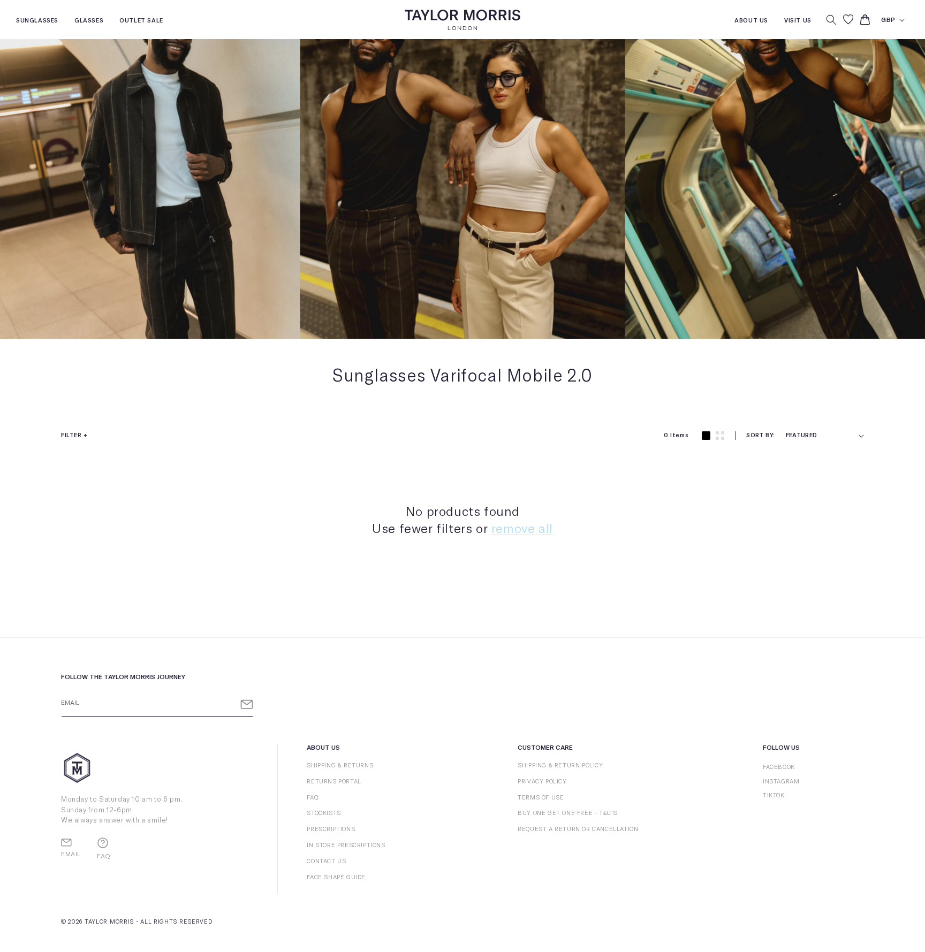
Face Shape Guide (336, 877)
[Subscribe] (246, 704)
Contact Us (326, 861)
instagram (781, 782)
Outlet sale (141, 22)
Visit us (798, 22)
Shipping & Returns (340, 765)
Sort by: (760, 435)
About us (751, 22)
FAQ (312, 798)
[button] (831, 20)
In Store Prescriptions (346, 845)
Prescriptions (331, 829)
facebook (779, 767)
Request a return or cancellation (578, 829)
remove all (522, 529)
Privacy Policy (542, 782)
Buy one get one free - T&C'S (567, 813)
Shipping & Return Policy (560, 765)
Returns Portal (334, 782)
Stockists (323, 813)
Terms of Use (541, 798)
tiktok (774, 795)
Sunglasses (37, 22)
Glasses (88, 22)
